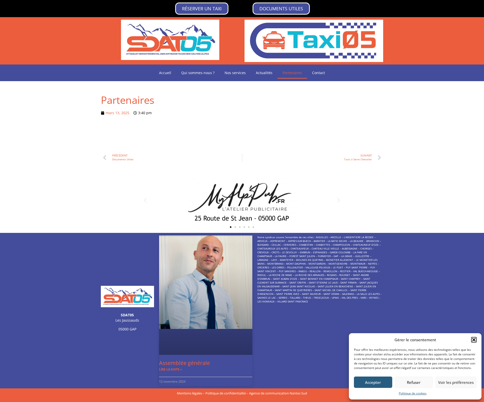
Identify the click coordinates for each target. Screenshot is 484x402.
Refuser (413, 382)
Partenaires (292, 72)
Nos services (235, 72)
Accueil (165, 72)
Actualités (264, 72)
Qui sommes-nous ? (198, 72)
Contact (318, 72)
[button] (473, 339)
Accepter (373, 382)
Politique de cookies (413, 393)
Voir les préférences (456, 382)
